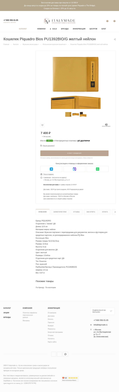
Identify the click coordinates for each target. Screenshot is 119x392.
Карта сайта (52, 342)
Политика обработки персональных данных (30, 315)
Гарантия (51, 322)
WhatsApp (59, 354)
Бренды (7, 317)
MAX (65, 354)
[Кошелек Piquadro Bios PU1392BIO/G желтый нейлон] (76, 74)
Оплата (105, 212)
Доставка (51, 316)
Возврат (51, 326)
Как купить (91, 212)
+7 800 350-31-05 (10, 20)
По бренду (40, 287)
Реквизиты (51, 329)
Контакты (51, 339)
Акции (6, 313)
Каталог (7, 308)
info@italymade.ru (100, 325)
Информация (54, 308)
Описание (43, 212)
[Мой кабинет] (100, 21)
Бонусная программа (55, 332)
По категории (50, 287)
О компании (52, 313)
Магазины (26, 320)
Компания (27, 308)
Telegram (53, 354)
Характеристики (60, 212)
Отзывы (76, 212)
